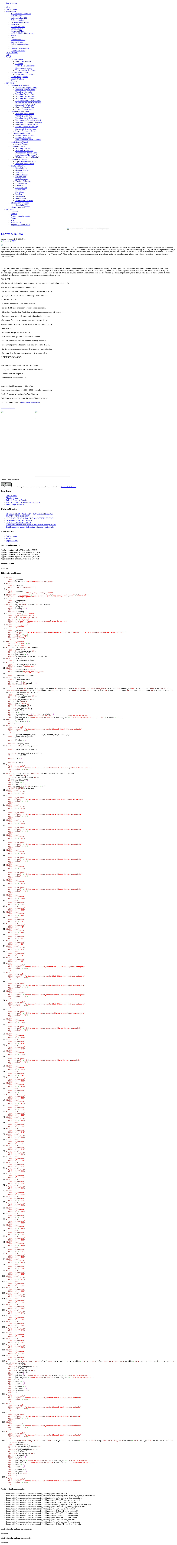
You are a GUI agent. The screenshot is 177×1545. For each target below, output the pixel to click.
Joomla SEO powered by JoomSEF (8, 408)
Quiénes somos (11, 496)
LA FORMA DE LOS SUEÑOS (18, 523)
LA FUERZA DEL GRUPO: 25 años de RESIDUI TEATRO (29, 518)
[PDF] (13, 241)
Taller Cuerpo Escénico (15, 504)
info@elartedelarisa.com (30, 402)
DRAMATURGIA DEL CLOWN (19, 520)
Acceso (8, 538)
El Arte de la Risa (12, 233)
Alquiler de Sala (12, 498)
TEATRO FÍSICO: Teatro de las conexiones (23, 502)
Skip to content (11, 3)
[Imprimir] (5, 241)
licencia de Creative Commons (68, 487)
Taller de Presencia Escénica (16, 500)
